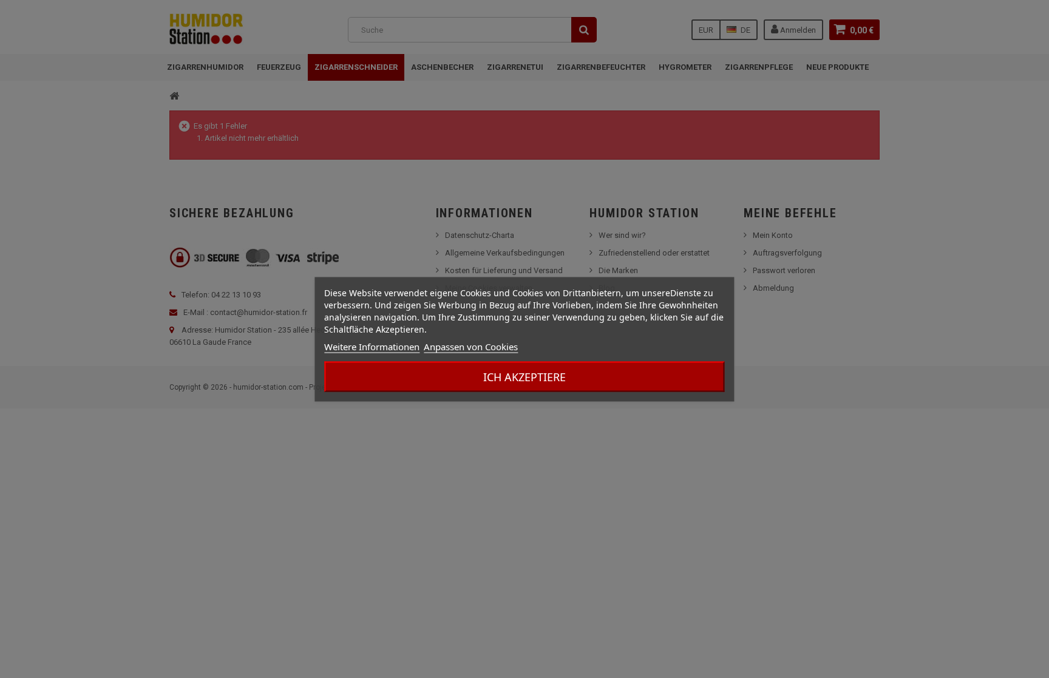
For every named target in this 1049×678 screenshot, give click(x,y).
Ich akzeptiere (524, 376)
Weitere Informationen (371, 346)
